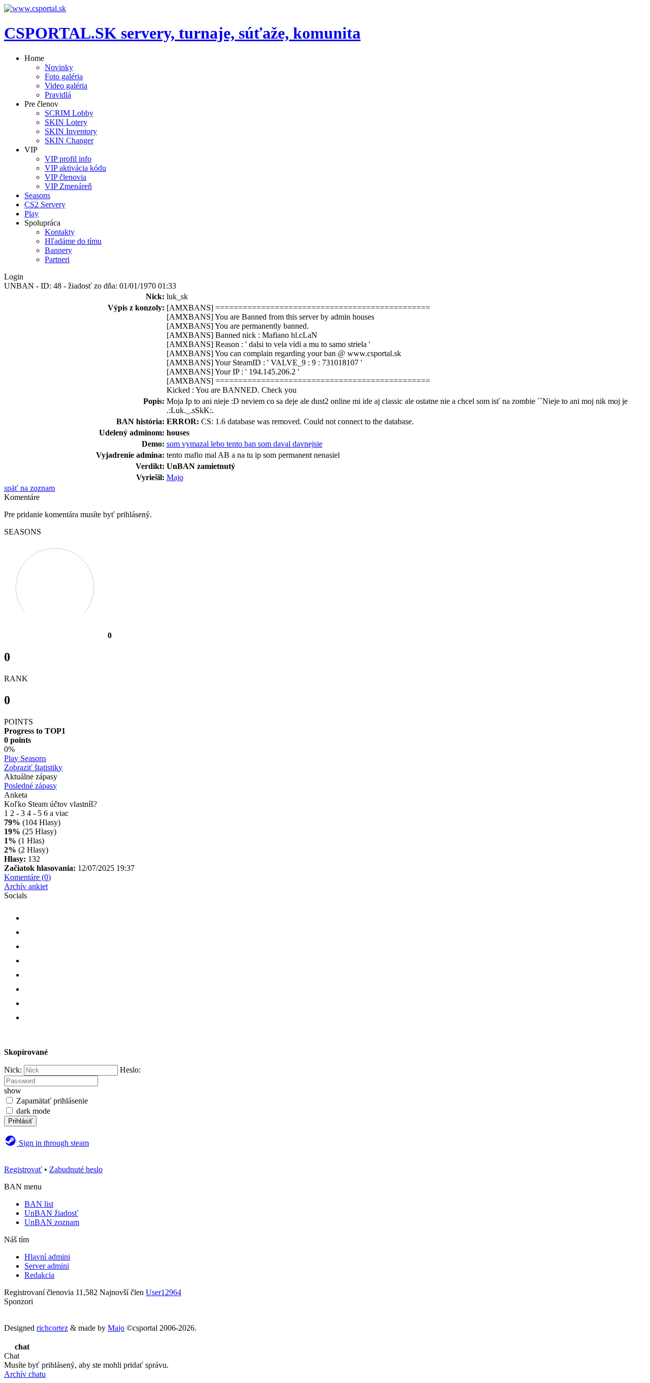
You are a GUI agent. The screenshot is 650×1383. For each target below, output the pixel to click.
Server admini (46, 1266)
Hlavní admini (47, 1256)
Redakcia (39, 1275)
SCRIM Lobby (69, 113)
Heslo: (130, 1069)
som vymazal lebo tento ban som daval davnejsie (244, 443)
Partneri (57, 259)
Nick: (13, 1069)
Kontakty (60, 232)
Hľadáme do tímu (73, 241)
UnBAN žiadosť (51, 1213)
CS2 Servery (45, 204)
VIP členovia (65, 177)
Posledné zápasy (30, 785)
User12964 (163, 1292)
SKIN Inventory (71, 131)
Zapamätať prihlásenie (52, 1100)
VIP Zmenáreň (68, 186)
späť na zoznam (29, 488)
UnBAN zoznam (51, 1222)
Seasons (37, 195)
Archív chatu (25, 1374)
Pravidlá (58, 94)
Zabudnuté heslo (76, 1169)
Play (31, 213)
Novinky (59, 67)
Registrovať (23, 1169)
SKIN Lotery (66, 122)
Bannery (58, 250)
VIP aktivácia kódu (75, 168)
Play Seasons (25, 758)
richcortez (52, 1328)
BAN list (38, 1204)
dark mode (33, 1111)
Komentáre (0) (27, 877)
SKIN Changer (69, 140)
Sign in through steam (53, 1143)
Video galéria (66, 85)
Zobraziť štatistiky (33, 767)
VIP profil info (68, 158)
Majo (175, 477)
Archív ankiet (26, 886)
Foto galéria (64, 76)
